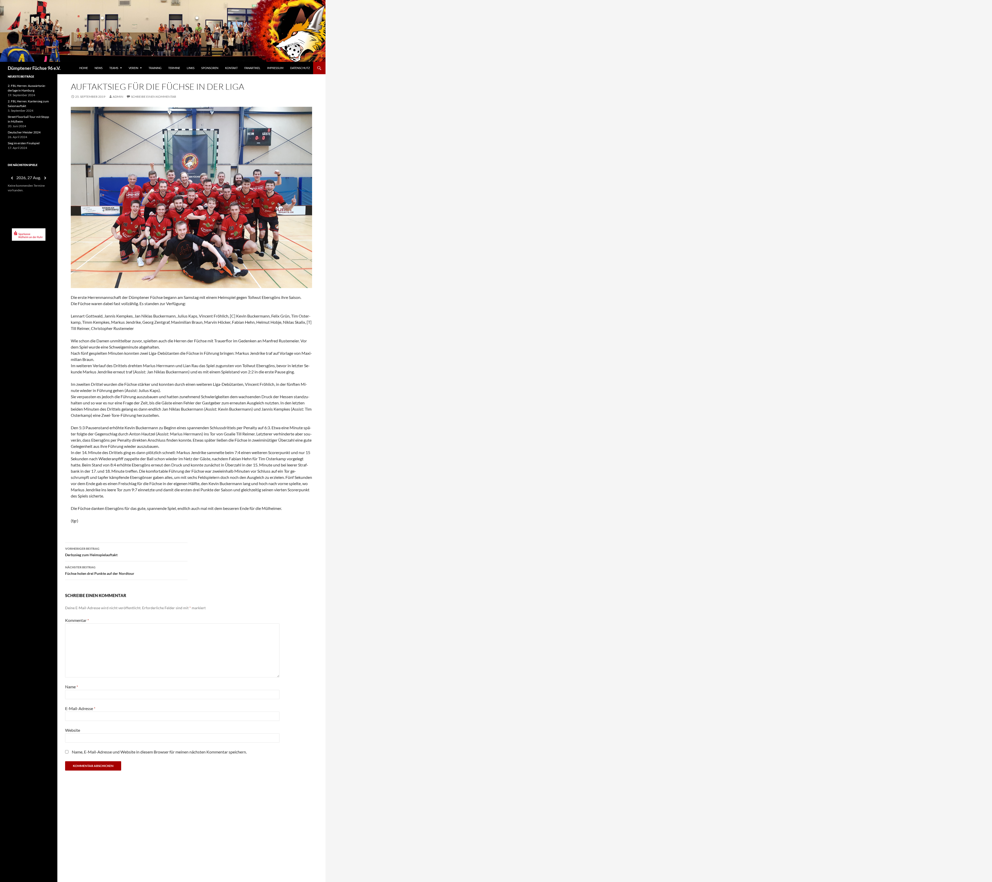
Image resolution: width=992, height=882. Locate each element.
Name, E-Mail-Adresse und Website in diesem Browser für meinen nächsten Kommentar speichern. (159, 751)
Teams (113, 68)
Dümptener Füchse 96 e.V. (34, 68)
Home (83, 68)
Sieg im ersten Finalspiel (24, 143)
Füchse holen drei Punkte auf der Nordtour (99, 570)
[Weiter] (45, 178)
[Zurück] (12, 178)
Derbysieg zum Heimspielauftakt (91, 552)
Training (155, 68)
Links (191, 68)
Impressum (275, 68)
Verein (133, 68)
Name (71, 686)
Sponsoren (209, 68)
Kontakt (231, 68)
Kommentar (77, 620)
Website (72, 730)
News (99, 68)
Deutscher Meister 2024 (24, 132)
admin (118, 97)
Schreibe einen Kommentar (153, 97)
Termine (174, 68)
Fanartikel (252, 68)
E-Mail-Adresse (80, 708)
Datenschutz (300, 68)
